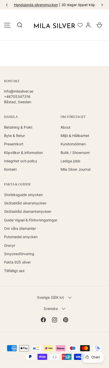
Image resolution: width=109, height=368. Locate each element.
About (65, 127)
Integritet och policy (20, 161)
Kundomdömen (73, 144)
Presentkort (13, 144)
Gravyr (9, 245)
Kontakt (10, 169)
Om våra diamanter (20, 228)
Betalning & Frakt (18, 127)
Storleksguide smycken (23, 194)
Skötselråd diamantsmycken (27, 211)
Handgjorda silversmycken (36, 5)
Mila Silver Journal (75, 169)
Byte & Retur (14, 135)
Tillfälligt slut (14, 271)
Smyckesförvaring (19, 254)
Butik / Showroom (75, 152)
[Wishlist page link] (80, 25)
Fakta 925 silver (17, 262)
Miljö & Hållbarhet (75, 135)
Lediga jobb (70, 161)
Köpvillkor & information (23, 152)
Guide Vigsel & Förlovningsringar (30, 220)
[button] (19, 25)
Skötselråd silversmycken (25, 203)
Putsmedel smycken (21, 237)
